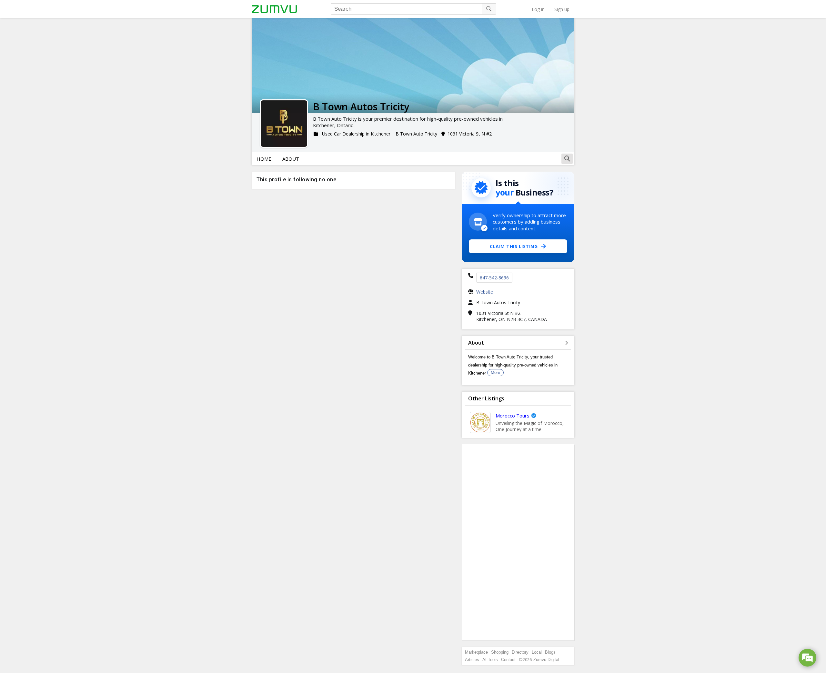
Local (537, 652)
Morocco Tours (512, 415)
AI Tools (490, 660)
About (290, 159)
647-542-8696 (494, 278)
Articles (472, 660)
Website (484, 292)
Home (264, 159)
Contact (508, 660)
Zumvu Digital (546, 660)
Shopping (500, 652)
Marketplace (476, 652)
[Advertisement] (518, 542)
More (495, 372)
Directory (520, 652)
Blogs (550, 652)
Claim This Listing (514, 246)
